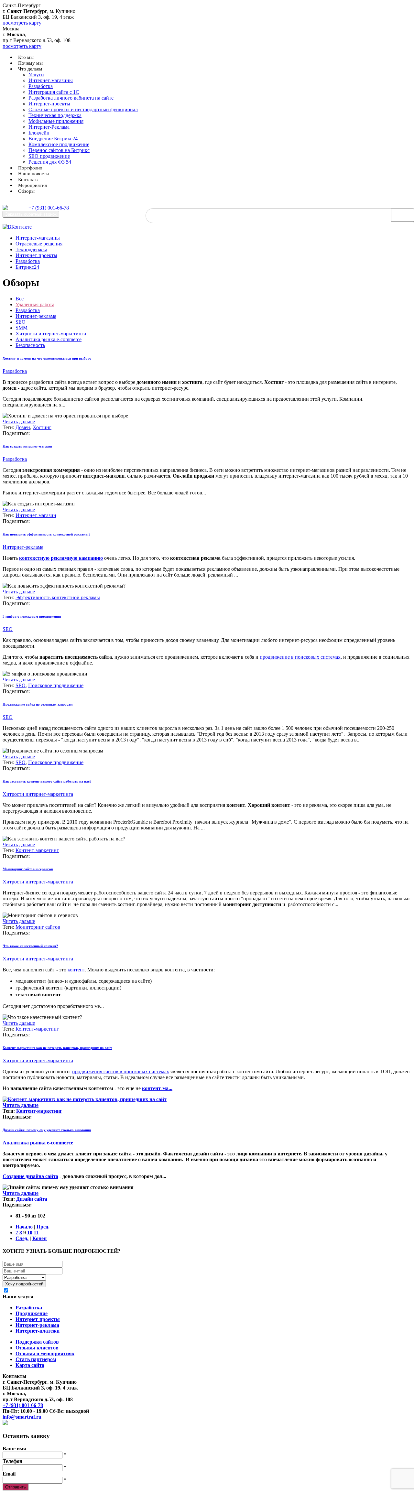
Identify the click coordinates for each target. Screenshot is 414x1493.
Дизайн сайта (31, 1199)
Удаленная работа (35, 304)
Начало (24, 1226)
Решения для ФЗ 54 (49, 162)
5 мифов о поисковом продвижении (32, 616)
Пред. (43, 1226)
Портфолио (30, 167)
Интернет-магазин (36, 515)
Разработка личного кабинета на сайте (71, 98)
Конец (39, 1238)
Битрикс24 (27, 267)
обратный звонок (31, 214)
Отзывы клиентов (37, 1347)
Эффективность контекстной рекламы (58, 597)
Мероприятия (32, 185)
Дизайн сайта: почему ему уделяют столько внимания (47, 1130)
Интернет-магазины (50, 80)
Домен (23, 427)
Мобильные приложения (55, 121)
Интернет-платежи (38, 1331)
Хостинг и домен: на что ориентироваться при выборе (47, 358)
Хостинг (42, 427)
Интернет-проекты (49, 103)
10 (29, 1232)
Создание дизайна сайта (30, 1176)
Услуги (36, 74)
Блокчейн (38, 132)
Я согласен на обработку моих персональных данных (72, 1290)
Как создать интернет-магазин (27, 446)
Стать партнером (36, 1359)
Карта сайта (30, 1365)
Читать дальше (19, 421)
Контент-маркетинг (37, 850)
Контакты (28, 179)
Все (20, 298)
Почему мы (30, 63)
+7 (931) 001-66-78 (48, 208)
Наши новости (33, 173)
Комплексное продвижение (58, 144)
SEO (21, 322)
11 (36, 1232)
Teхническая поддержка (55, 115)
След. (22, 1238)
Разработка (40, 86)
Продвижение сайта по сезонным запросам (38, 704)
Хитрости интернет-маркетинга (51, 333)
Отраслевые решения (39, 243)
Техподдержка (31, 249)
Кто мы (26, 57)
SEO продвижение (49, 156)
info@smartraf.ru (22, 1417)
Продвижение (32, 1313)
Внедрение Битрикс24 (53, 138)
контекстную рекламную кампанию (61, 558)
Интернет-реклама (36, 316)
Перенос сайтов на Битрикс (59, 150)
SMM (21, 327)
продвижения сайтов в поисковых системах (120, 1071)
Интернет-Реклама (49, 127)
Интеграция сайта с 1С (53, 92)
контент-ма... (157, 1088)
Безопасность (30, 345)
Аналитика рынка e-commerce (49, 339)
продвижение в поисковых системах (300, 657)
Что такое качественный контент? (30, 946)
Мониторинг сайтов (38, 927)
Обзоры (26, 191)
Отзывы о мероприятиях (45, 1353)
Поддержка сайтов (37, 1342)
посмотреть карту (22, 23)
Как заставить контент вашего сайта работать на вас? (47, 781)
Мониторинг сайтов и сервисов (28, 869)
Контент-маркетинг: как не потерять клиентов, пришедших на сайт (57, 1048)
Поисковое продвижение (55, 685)
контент (76, 969)
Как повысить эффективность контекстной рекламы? (47, 534)
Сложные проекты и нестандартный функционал (83, 109)
